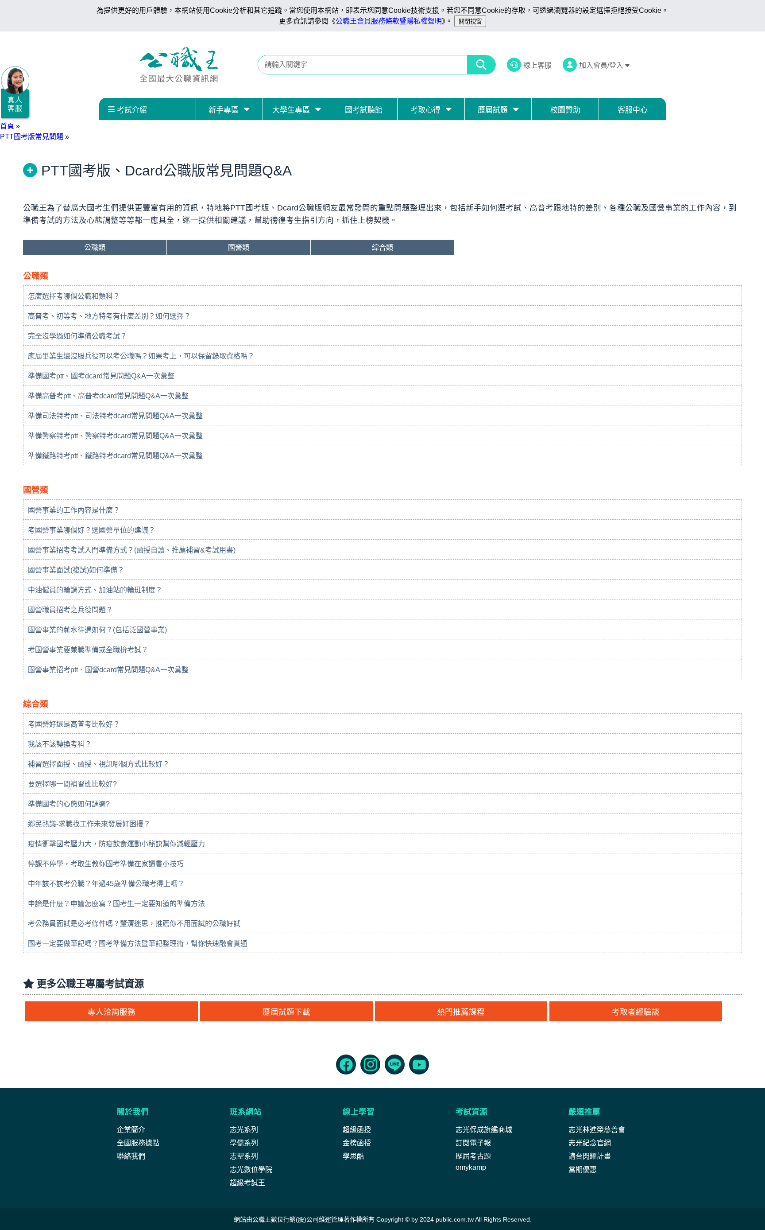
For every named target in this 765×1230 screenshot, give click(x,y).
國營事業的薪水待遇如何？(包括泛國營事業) (97, 630)
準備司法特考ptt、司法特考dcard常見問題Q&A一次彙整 (115, 416)
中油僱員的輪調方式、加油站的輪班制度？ (95, 590)
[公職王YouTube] (419, 1064)
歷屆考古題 (473, 1156)
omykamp (471, 1167)
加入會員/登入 (602, 65)
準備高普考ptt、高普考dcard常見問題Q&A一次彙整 (108, 396)
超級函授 (357, 1129)
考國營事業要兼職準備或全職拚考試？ (88, 650)
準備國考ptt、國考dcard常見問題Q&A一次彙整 (101, 376)
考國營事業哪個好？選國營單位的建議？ (91, 530)
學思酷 (353, 1156)
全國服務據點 (138, 1143)
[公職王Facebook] (346, 1064)
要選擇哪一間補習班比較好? (72, 784)
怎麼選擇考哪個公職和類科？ (74, 296)
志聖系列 (244, 1156)
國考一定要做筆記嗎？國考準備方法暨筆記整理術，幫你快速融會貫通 (137, 943)
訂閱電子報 (473, 1143)
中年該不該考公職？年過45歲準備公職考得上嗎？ (106, 883)
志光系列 (244, 1129)
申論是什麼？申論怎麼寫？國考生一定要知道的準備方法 (116, 903)
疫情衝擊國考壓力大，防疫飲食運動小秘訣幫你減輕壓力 (116, 844)
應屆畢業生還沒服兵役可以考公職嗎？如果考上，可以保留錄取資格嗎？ (141, 356)
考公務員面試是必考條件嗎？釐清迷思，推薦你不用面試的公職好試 (134, 923)
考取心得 (425, 110)
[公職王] (178, 65)
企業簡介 (131, 1129)
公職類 (94, 247)
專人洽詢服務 (111, 1012)
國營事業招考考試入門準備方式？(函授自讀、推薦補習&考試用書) (132, 550)
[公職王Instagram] (370, 1064)
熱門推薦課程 (461, 1012)
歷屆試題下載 (286, 1012)
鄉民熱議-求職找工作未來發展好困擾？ (89, 824)
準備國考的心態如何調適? (69, 804)
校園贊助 (565, 110)
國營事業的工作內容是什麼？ (74, 510)
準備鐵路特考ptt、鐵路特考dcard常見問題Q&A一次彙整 (115, 455)
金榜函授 (357, 1143)
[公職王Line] (395, 1064)
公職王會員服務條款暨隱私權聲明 (389, 21)
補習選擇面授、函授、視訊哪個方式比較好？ (99, 764)
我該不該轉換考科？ (60, 744)
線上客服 (537, 65)
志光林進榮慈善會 (596, 1129)
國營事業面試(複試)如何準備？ (76, 570)
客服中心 (633, 110)
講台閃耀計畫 (589, 1156)
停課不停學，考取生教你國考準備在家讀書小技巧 (106, 864)
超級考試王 (247, 1183)
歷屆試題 (493, 110)
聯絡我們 (131, 1156)
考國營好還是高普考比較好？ (74, 724)
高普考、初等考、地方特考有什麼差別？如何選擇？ (109, 316)
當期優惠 (582, 1169)
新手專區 (224, 110)
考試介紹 (132, 110)
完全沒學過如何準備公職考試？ (77, 336)
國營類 (238, 247)
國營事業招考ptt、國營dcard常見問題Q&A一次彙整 (108, 669)
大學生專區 (291, 110)
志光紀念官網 (589, 1143)
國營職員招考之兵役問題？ (70, 610)
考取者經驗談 (636, 1012)
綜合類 (382, 247)
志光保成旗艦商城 (484, 1129)
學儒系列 (244, 1143)
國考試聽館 (363, 110)
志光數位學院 (251, 1169)
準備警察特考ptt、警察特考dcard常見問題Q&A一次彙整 (115, 436)
